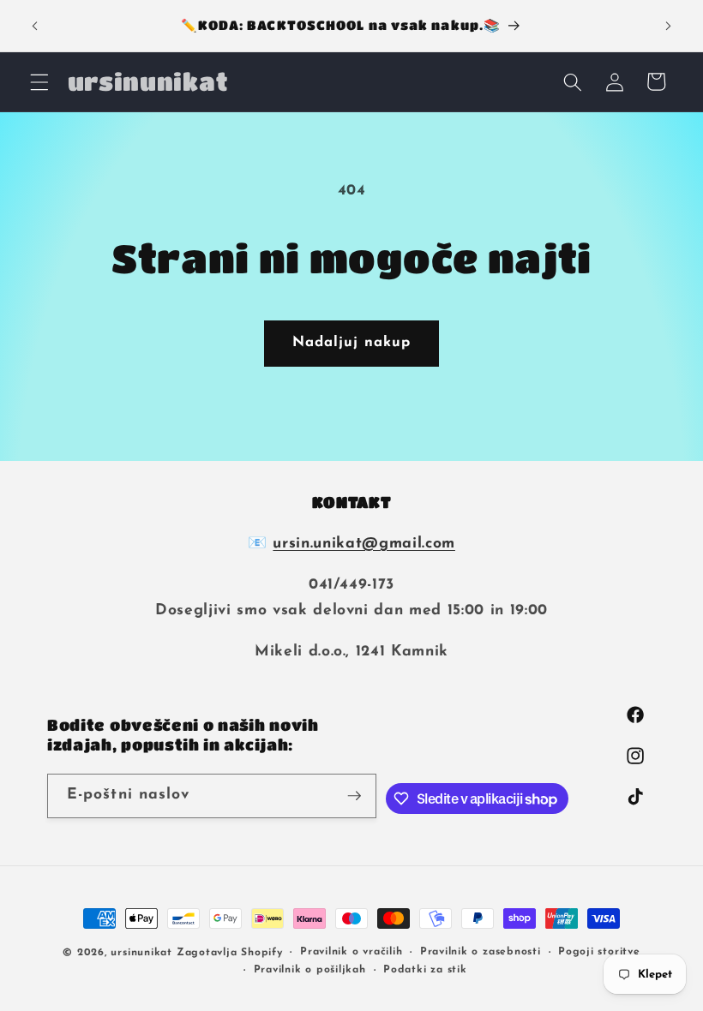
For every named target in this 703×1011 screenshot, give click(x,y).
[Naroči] (354, 796)
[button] (39, 81)
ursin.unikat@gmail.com (364, 543)
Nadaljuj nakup (351, 343)
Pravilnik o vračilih (351, 952)
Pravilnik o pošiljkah (310, 970)
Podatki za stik (425, 970)
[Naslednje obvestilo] (668, 26)
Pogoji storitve (599, 952)
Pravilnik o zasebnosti (480, 952)
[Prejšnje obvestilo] (35, 26)
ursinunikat (141, 953)
